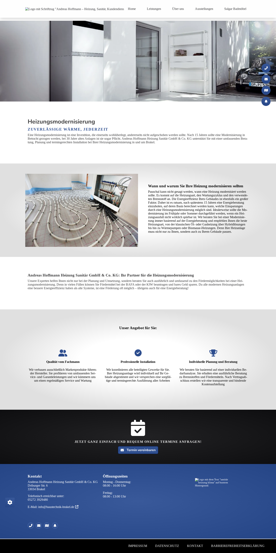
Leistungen (154, 8)
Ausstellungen (204, 8)
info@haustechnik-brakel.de (56, 507)
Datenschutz (167, 546)
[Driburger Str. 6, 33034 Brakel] (48, 526)
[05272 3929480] (32, 526)
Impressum (137, 546)
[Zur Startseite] (74, 9)
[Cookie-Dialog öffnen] (10, 502)
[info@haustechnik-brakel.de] (40, 526)
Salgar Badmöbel (235, 8)
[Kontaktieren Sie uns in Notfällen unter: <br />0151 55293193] (56, 526)
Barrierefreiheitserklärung (237, 546)
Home (132, 8)
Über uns (178, 8)
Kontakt (195, 546)
